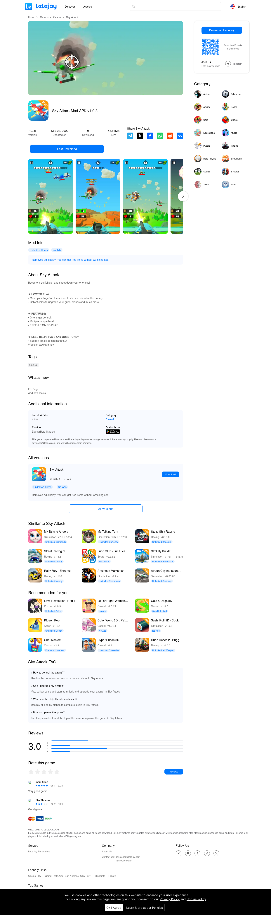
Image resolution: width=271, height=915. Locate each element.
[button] (183, 196)
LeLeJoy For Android (39, 851)
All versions (105, 509)
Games (44, 17)
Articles (87, 6)
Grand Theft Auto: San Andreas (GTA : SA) (68, 876)
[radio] (31, 772)
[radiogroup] (44, 772)
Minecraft (100, 876)
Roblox (112, 876)
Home (31, 17)
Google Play (34, 876)
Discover (70, 6)
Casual (57, 17)
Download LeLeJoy (221, 30)
